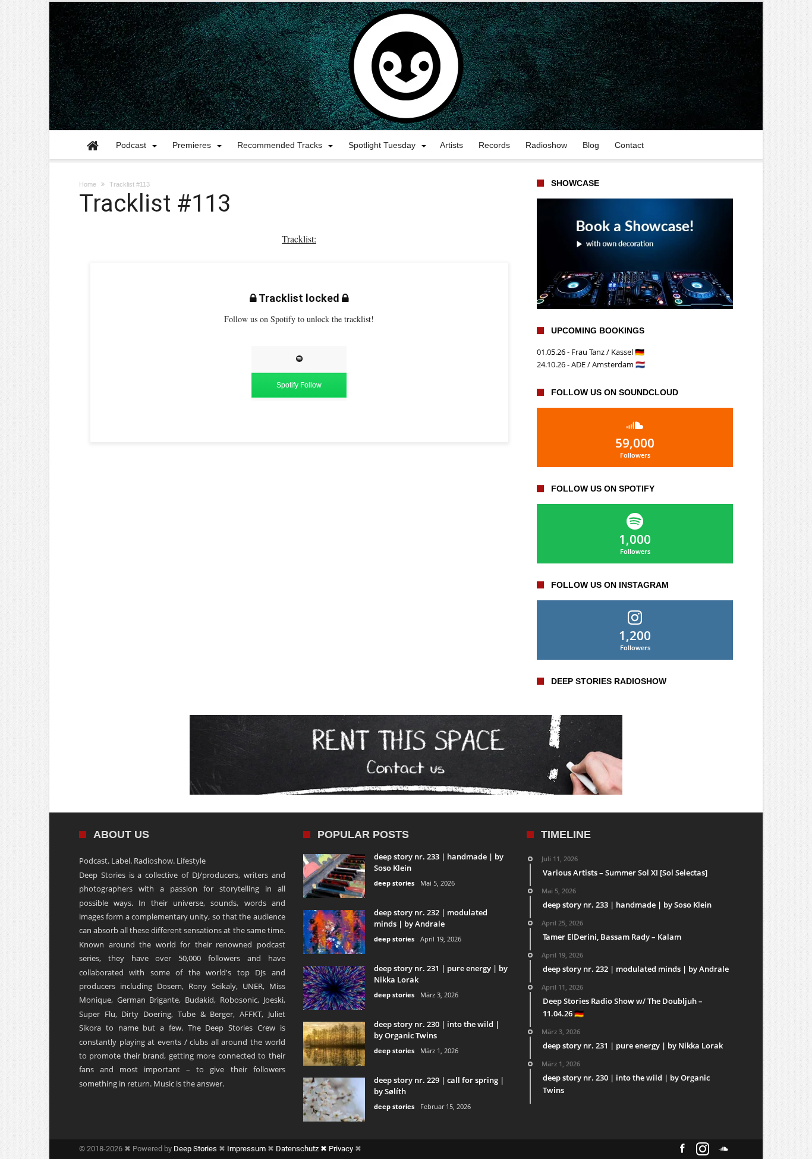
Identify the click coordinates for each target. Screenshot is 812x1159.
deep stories (394, 882)
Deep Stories (195, 1148)
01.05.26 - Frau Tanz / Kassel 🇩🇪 (590, 352)
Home (87, 184)
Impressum (246, 1148)
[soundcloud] (723, 1149)
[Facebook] (681, 1149)
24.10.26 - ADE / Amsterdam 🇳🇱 (591, 364)
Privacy (341, 1148)
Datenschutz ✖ (302, 1148)
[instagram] (702, 1149)
